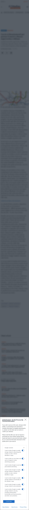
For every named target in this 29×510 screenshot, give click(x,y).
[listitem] (14, 447)
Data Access (14, 507)
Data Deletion (5, 507)
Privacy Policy (23, 507)
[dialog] (14, 463)
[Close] (26, 420)
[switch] (23, 450)
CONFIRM (9, 501)
